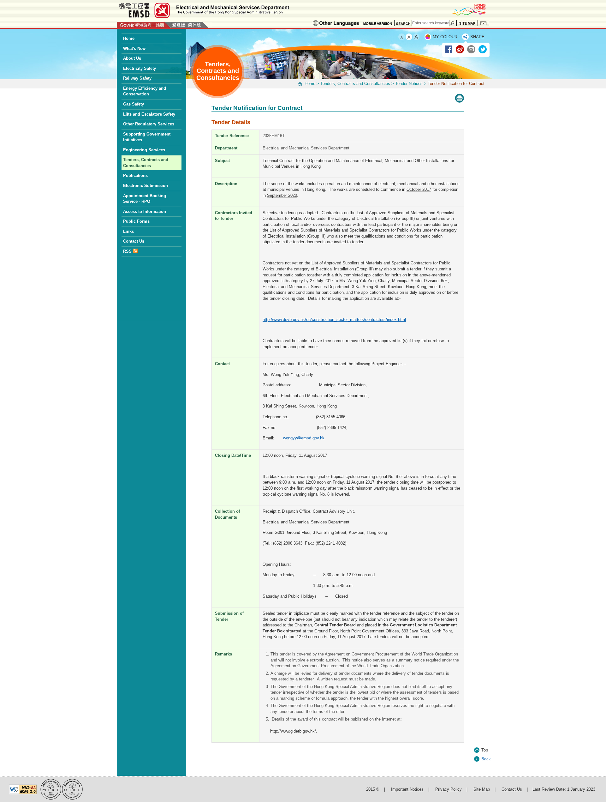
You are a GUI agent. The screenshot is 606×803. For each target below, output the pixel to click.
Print (459, 98)
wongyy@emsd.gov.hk (303, 438)
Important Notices (407, 789)
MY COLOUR (445, 36)
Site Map (467, 23)
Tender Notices (409, 83)
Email (471, 49)
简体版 (194, 25)
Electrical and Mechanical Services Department (203, 10)
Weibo (460, 49)
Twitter (482, 49)
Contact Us (483, 23)
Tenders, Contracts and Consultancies (355, 83)
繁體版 (179, 25)
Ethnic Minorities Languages (335, 23)
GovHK (144, 25)
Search (403, 23)
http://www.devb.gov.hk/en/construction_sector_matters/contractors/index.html (334, 319)
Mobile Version (378, 23)
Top (484, 750)
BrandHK (468, 9)
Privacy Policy (448, 789)
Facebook (448, 49)
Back (486, 759)
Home (310, 83)
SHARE (477, 36)
